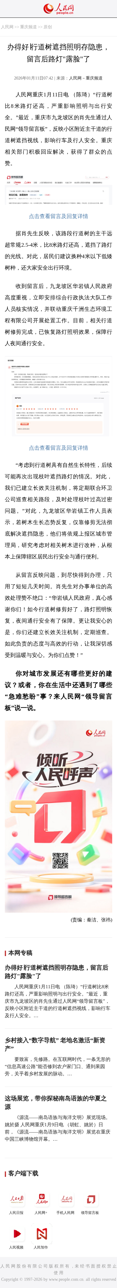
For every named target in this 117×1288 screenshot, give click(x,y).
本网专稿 (20, 952)
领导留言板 (90, 1213)
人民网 (7, 27)
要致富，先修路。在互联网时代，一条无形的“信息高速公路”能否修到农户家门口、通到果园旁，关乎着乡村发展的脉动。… (57, 1066)
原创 (48, 27)
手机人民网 (65, 1213)
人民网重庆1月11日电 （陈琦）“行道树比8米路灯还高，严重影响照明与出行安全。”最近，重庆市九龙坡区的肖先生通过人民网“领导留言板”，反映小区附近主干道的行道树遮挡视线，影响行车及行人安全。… (57, 1001)
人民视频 (16, 1247)
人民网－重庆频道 (86, 78)
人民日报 (16, 1213)
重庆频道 (28, 27)
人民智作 (41, 1247)
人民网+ (40, 1213)
